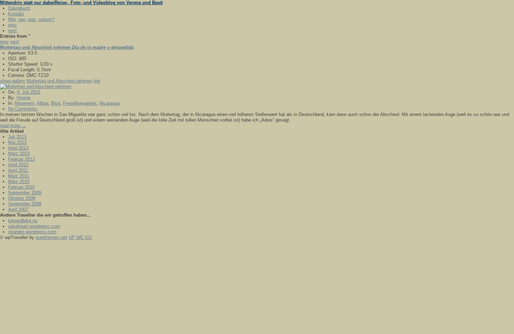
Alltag (42, 103)
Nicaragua (109, 103)
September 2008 (24, 203)
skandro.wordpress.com (32, 231)
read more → (13, 125)
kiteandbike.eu (22, 220)
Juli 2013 (17, 136)
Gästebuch (19, 8)
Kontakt (16, 13)
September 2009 (24, 192)
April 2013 (18, 148)
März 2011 (18, 176)
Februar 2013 (21, 159)
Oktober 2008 (21, 198)
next (12, 30)
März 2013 (18, 153)
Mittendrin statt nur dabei (81, 2)
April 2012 (18, 164)
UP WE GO (80, 237)
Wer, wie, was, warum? (31, 19)
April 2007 (18, 209)
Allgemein (24, 103)
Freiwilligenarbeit (80, 103)
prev (12, 25)
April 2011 (18, 170)
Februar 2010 (21, 187)
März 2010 (18, 181)
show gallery (12, 81)
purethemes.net (51, 237)
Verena (23, 97)
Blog (55, 103)
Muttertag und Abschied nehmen (59, 81)
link (96, 81)
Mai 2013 (17, 142)
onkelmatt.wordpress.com (34, 226)
